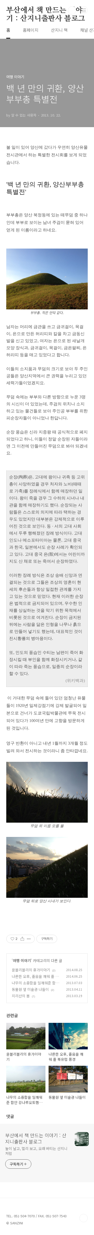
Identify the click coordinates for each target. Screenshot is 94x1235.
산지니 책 (59, 30)
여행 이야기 (22, 960)
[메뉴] (84, 10)
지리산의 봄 (21, 995)
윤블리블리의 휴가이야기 (31, 969)
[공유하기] (22, 939)
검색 (72, 10)
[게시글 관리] (29, 939)
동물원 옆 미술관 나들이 (30, 989)
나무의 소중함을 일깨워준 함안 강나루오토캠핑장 (35, 985)
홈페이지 (30, 30)
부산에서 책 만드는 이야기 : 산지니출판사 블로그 (45, 11)
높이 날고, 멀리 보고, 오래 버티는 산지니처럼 (36, 1151)
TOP (83, 1218)
